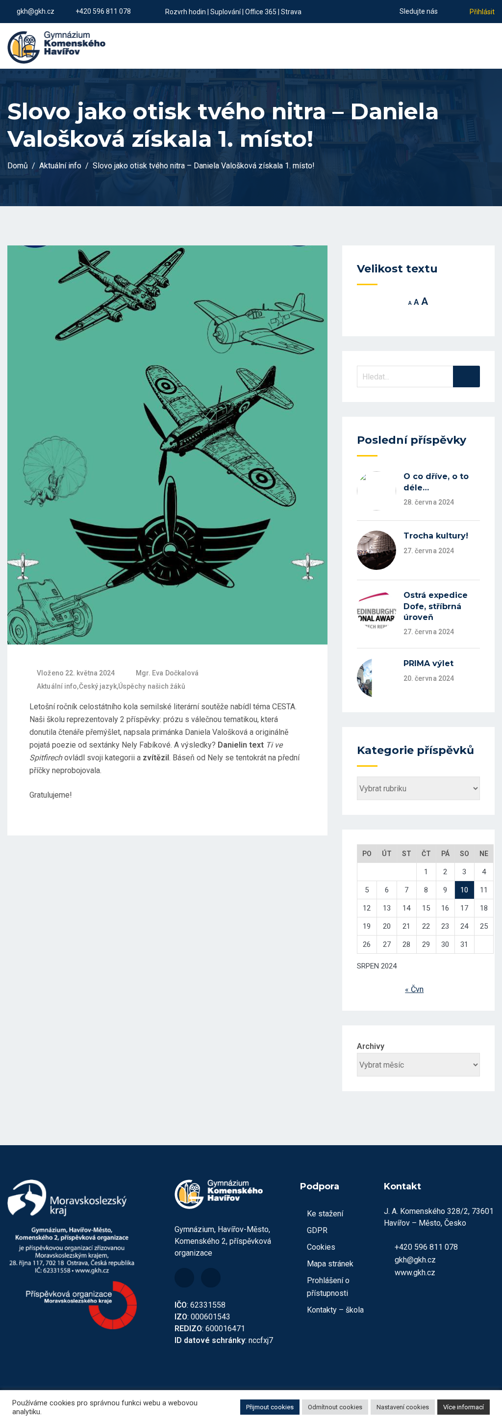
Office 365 (260, 12)
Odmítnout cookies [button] (335, 1407)
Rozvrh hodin (185, 12)
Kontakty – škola (335, 1310)
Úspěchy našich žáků (151, 686)
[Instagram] (211, 1278)
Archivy (370, 1046)
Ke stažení (325, 1213)
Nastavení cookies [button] (402, 1407)
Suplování (225, 12)
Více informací (463, 1407)
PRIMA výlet (428, 663)
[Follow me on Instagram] (457, 11)
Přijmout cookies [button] (270, 1407)
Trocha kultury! (435, 535)
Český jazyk (98, 686)
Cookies (321, 1247)
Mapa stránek (330, 1263)
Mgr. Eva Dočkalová (167, 673)
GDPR (317, 1230)
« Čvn (414, 989)
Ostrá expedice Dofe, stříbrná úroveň (435, 606)
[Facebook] (184, 1278)
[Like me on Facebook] (445, 11)
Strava (291, 12)
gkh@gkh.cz (35, 11)
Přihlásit (482, 12)
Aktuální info (57, 686)
